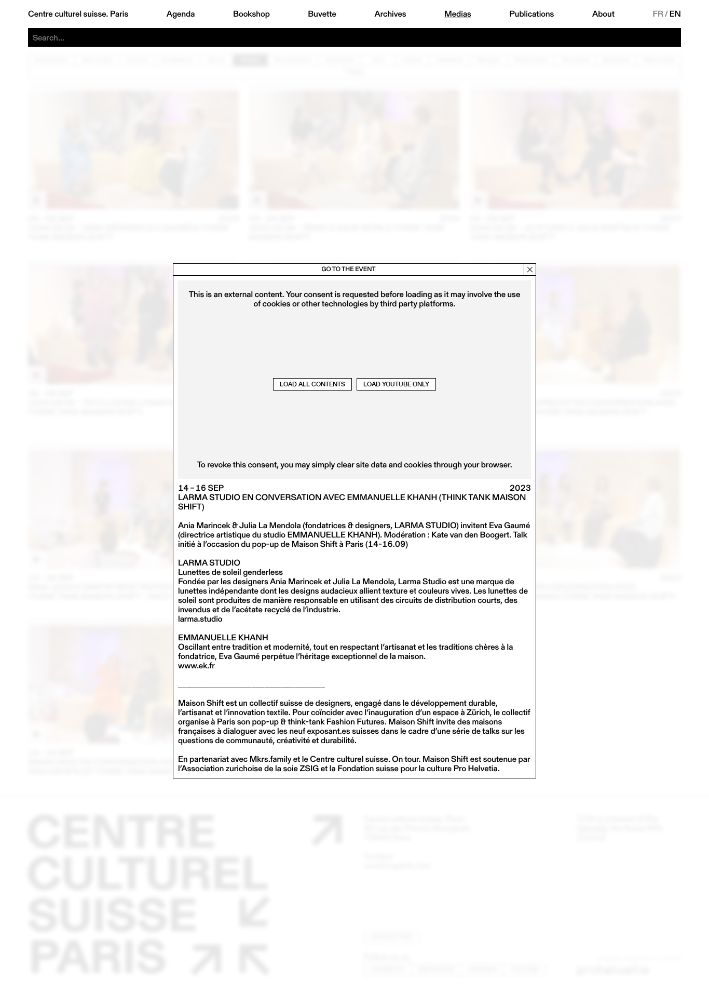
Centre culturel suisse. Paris (78, 14)
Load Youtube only (396, 384)
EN (675, 14)
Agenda (181, 14)
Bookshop (251, 14)
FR (658, 14)
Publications (531, 14)
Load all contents (312, 384)
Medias (457, 14)
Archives (390, 14)
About (603, 14)
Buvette (322, 14)
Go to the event (348, 269)
